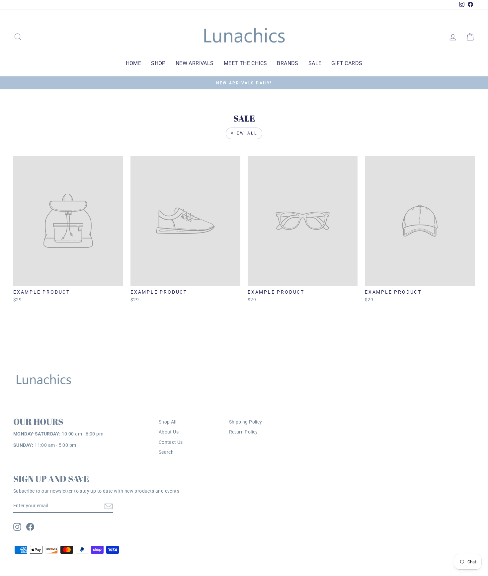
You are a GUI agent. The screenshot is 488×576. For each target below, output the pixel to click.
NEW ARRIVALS (195, 63)
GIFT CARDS (346, 63)
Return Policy (243, 431)
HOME (133, 63)
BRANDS (287, 63)
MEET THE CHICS (245, 63)
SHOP (158, 63)
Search (166, 452)
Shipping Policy (245, 422)
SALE (315, 63)
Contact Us (171, 442)
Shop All (167, 422)
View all (244, 133)
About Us (169, 431)
